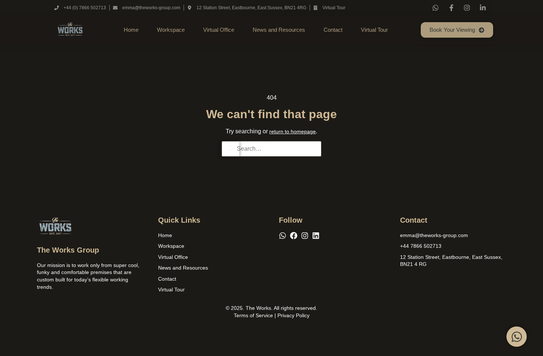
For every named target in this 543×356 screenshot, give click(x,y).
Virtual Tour (374, 30)
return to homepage (292, 131)
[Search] (229, 149)
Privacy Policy (293, 315)
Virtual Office (218, 30)
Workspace (171, 30)
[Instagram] (304, 235)
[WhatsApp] (282, 235)
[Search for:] (271, 149)
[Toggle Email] (516, 336)
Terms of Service (253, 315)
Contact (333, 30)
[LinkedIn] (316, 235)
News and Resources (279, 30)
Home (131, 30)
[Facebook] (293, 235)
